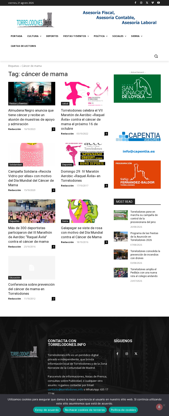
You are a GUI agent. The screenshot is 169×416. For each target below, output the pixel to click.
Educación (14, 277)
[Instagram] (141, 3)
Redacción (14, 129)
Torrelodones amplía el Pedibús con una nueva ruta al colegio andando (143, 273)
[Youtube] (158, 3)
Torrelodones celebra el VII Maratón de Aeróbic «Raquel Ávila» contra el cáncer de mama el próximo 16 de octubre (82, 119)
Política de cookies (123, 409)
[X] (147, 3)
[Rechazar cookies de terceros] (164, 405)
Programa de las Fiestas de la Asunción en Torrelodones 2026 (144, 237)
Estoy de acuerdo (47, 409)
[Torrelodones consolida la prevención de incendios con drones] (121, 254)
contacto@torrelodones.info (65, 389)
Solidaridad (15, 164)
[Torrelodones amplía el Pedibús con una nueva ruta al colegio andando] (121, 273)
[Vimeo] (152, 3)
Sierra (65, 221)
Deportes (67, 164)
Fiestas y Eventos (18, 103)
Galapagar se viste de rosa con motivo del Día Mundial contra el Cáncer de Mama (82, 232)
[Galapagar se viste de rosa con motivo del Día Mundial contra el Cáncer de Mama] (84, 211)
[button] (156, 56)
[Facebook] (135, 3)
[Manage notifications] (159, 407)
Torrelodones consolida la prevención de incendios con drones (145, 255)
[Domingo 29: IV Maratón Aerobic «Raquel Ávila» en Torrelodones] (84, 154)
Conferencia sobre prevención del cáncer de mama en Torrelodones (31, 289)
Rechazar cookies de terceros (85, 409)
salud (65, 103)
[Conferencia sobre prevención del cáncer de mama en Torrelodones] (31, 267)
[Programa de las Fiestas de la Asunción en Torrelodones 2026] (121, 237)
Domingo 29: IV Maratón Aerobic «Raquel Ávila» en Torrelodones (80, 176)
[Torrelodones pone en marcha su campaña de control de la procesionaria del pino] (121, 215)
